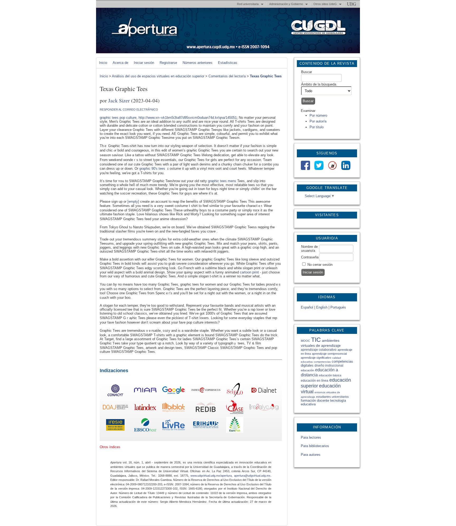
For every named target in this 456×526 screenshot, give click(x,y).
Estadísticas (227, 63)
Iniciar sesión (144, 63)
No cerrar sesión (319, 265)
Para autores (310, 455)
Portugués (338, 307)
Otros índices (110, 447)
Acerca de (120, 63)
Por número (318, 115)
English (321, 307)
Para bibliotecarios (315, 446)
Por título (317, 127)
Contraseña (310, 257)
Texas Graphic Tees (266, 76)
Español (307, 307)
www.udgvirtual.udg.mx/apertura (211, 475)
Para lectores (311, 437)
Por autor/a (318, 121)
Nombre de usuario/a (309, 249)
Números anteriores (197, 63)
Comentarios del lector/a (227, 76)
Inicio (103, 63)
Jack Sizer (119, 100)
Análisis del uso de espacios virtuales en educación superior (158, 76)
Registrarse (168, 63)
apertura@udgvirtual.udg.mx (252, 475)
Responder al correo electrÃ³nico (129, 109)
